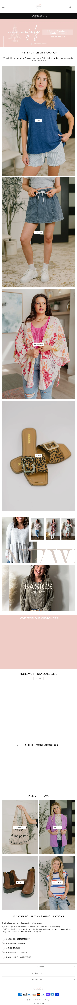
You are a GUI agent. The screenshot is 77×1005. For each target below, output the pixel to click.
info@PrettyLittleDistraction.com (13, 929)
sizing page (37, 932)
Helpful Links (38, 966)
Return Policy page (24, 932)
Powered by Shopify (38, 1003)
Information (38, 973)
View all (38, 678)
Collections (38, 979)
